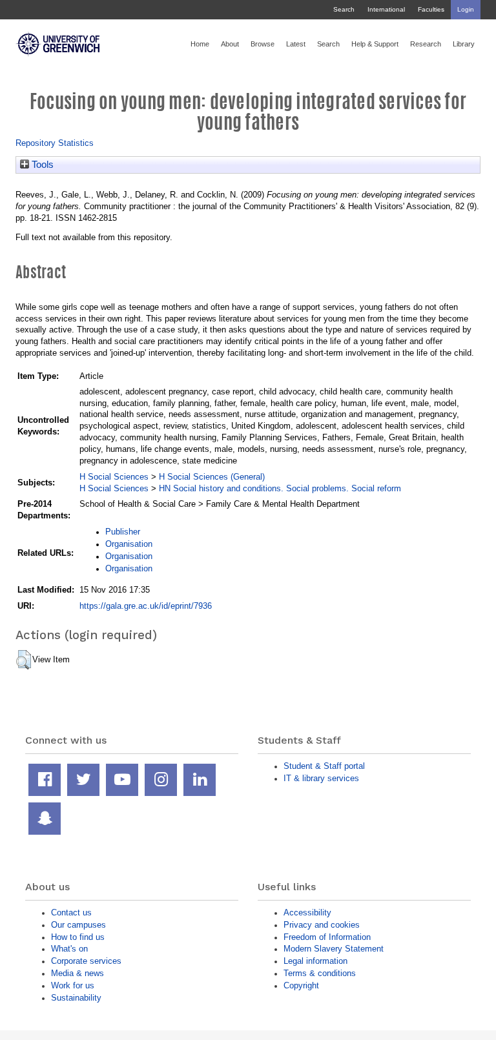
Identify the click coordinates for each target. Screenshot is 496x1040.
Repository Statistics (55, 143)
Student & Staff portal (324, 766)
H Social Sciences (114, 477)
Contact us (71, 912)
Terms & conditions (320, 973)
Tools (41, 164)
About (230, 44)
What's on (69, 948)
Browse (262, 44)
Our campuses (78, 925)
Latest (295, 44)
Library (464, 44)
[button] (23, 659)
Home (200, 44)
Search (344, 9)
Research (425, 44)
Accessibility (307, 912)
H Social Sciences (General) (212, 477)
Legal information (315, 961)
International (386, 9)
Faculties (431, 9)
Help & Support (374, 44)
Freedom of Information (327, 937)
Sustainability (76, 998)
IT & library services (321, 778)
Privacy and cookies (322, 925)
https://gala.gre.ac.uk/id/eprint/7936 (145, 606)
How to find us (78, 937)
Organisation (128, 544)
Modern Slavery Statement (334, 948)
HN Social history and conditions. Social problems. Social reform (280, 488)
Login (465, 9)
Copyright (301, 985)
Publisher (122, 531)
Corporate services (86, 961)
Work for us (72, 985)
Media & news (77, 973)
